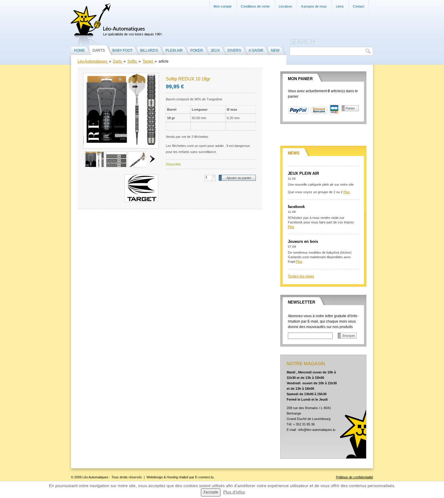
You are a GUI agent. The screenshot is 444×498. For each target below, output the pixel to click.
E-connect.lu (204, 477)
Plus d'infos (234, 492)
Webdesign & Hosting (162, 477)
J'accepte (210, 492)
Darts (118, 61)
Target (148, 61)
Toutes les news (301, 276)
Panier (350, 108)
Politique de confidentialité (354, 477)
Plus (346, 192)
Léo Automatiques (93, 61)
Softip (132, 61)
